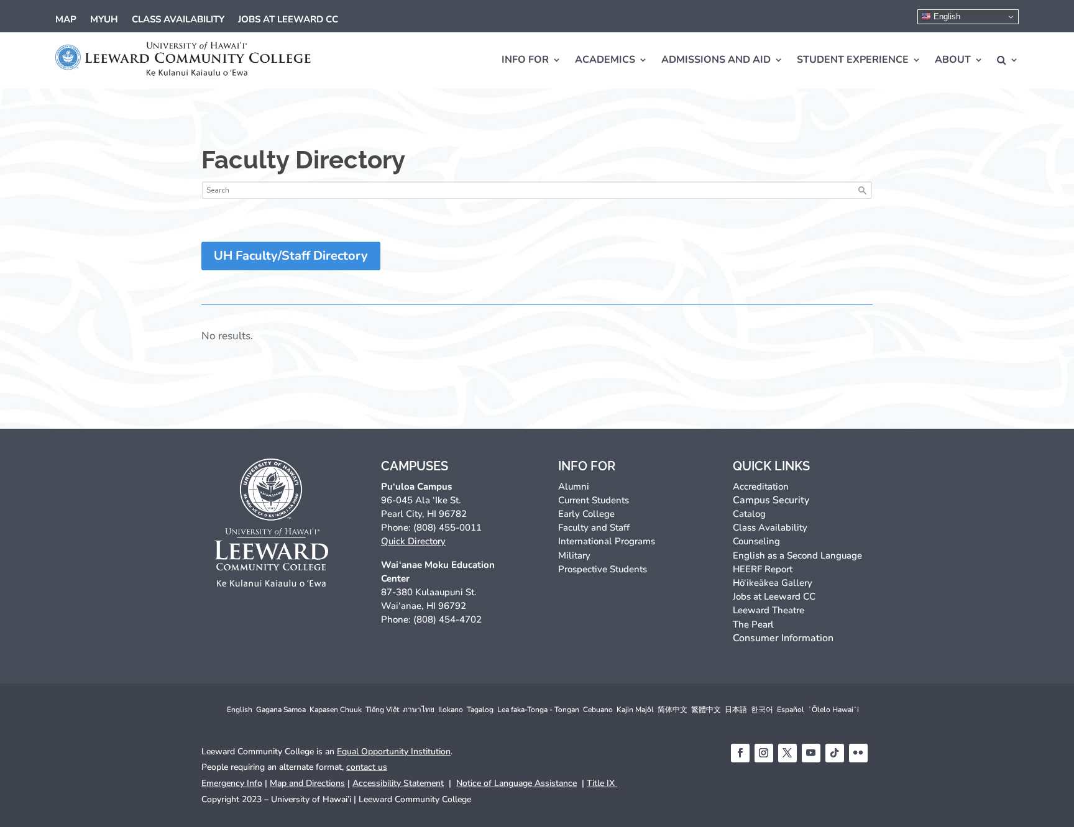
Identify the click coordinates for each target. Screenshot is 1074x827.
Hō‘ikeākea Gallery (772, 583)
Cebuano (598, 710)
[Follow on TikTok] (834, 753)
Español (790, 710)
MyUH (104, 20)
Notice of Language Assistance (516, 783)
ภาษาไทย (418, 710)
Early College (586, 514)
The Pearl (753, 624)
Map (65, 20)
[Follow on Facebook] (740, 753)
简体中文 (672, 710)
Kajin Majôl (635, 710)
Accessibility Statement (398, 783)
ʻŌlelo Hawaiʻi (833, 710)
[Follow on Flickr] (858, 753)
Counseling (756, 541)
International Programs (606, 541)
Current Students (593, 500)
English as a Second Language (797, 555)
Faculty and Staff (594, 527)
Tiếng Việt (382, 710)
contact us (366, 767)
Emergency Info (231, 783)
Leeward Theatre (768, 610)
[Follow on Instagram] (764, 753)
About (953, 59)
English (945, 16)
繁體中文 (706, 710)
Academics (605, 59)
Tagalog (480, 710)
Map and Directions (307, 783)
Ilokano (450, 710)
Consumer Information (783, 638)
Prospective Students (602, 569)
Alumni (573, 486)
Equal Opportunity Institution (394, 751)
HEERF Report (762, 569)
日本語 (736, 710)
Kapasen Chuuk (336, 710)
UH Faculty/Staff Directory (291, 255)
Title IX (602, 783)
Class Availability (178, 20)
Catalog (749, 514)
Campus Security (771, 500)
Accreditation (761, 486)
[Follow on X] (787, 753)
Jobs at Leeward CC (288, 20)
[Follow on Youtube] (811, 753)
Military (574, 555)
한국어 (762, 710)
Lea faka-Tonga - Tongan (538, 710)
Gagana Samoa (281, 710)
